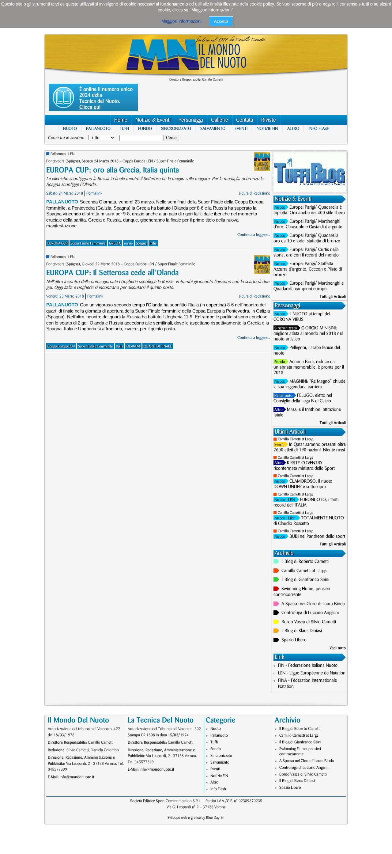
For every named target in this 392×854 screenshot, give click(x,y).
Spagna (141, 243)
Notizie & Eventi (153, 120)
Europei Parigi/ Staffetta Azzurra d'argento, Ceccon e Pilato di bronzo (307, 269)
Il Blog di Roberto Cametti (305, 562)
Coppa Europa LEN (61, 346)
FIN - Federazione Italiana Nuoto (307, 665)
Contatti (244, 120)
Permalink (94, 193)
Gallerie (219, 120)
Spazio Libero (294, 640)
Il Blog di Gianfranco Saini (305, 580)
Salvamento (212, 129)
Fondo (145, 129)
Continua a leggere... (253, 235)
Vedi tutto (338, 648)
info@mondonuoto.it (77, 777)
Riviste (268, 120)
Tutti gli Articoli (333, 296)
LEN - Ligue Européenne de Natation (311, 673)
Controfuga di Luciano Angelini (310, 613)
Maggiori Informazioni (181, 21)
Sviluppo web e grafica (184, 817)
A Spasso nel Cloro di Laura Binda (313, 604)
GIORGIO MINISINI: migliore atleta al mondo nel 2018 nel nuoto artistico (308, 333)
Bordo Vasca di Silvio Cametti (308, 622)
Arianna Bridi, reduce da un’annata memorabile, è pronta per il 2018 (308, 367)
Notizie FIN (267, 129)
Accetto (221, 21)
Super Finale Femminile (88, 243)
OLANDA (133, 346)
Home (120, 120)
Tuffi (124, 129)
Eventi (241, 129)
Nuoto (70, 129)
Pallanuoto (98, 129)
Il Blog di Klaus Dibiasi (301, 631)
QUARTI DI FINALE (158, 346)
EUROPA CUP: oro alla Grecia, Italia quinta (112, 170)
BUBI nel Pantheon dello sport (317, 536)
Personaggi (191, 120)
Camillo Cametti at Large (295, 439)
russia (128, 243)
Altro (293, 129)
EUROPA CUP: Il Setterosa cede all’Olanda (112, 272)
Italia (153, 243)
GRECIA (115, 243)
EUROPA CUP (57, 243)
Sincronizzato (176, 129)
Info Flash (319, 129)
